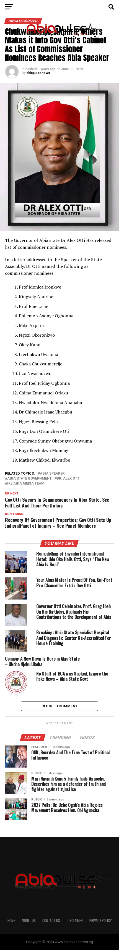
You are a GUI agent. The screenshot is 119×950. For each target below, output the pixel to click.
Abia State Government (29, 478)
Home (11, 920)
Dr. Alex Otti (69, 478)
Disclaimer (75, 920)
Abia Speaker (52, 473)
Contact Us (51, 920)
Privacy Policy (100, 920)
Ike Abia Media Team (26, 483)
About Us (29, 920)
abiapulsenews (38, 73)
